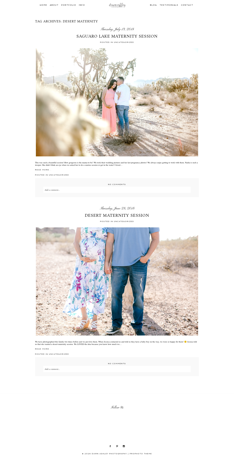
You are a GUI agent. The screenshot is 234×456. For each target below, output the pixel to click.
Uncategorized (124, 42)
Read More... (43, 170)
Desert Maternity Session (117, 215)
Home (43, 5)
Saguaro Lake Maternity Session (117, 36)
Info (82, 5)
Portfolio (68, 5)
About (54, 5)
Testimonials (169, 5)
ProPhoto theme (141, 454)
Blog (153, 5)
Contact (187, 5)
